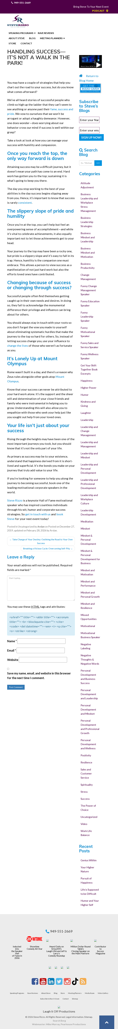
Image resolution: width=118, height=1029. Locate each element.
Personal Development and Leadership (89, 694)
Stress (84, 791)
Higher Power (88, 387)
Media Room (89, 993)
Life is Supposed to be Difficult (90, 891)
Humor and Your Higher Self (90, 902)
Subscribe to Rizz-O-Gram (49, 999)
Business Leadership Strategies (87, 222)
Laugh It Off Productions (59, 1011)
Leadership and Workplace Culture (89, 499)
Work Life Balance (86, 833)
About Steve (17, 38)
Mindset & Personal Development (88, 539)
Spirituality (87, 784)
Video (84, 823)
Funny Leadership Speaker (87, 316)
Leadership (87, 419)
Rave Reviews (46, 33)
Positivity (86, 755)
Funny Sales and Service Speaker (89, 345)
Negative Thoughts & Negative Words (90, 659)
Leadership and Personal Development (89, 468)
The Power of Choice (88, 807)
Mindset (85, 528)
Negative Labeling (86, 646)
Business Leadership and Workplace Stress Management (89, 202)
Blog (32, 38)
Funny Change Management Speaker (89, 290)
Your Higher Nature (87, 869)
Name (12, 641)
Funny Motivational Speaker (88, 332)
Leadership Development (88, 512)
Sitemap (75, 999)
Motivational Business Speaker (90, 635)
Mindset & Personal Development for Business (90, 557)
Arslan (53, 530)
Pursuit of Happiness (87, 880)
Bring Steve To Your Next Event (91, 6)
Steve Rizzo (14, 500)
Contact (26, 43)
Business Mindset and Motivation (88, 252)
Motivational (88, 626)
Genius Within (89, 860)
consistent (25, 202)
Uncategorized (26, 526)
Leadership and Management (89, 444)
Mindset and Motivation (88, 572)
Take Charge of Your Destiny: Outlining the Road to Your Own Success (41, 541)
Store (12, 43)
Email (11, 650)
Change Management (88, 277)
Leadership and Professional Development (89, 484)
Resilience (86, 762)
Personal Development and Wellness (88, 744)
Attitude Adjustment (87, 185)
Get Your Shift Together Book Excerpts (89, 369)
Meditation (87, 521)
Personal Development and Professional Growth (90, 726)
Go (98, 163)
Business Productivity (88, 266)
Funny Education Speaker (90, 303)
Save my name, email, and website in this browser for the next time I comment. (39, 676)
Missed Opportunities (89, 617)
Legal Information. (75, 1016)
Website (12, 659)
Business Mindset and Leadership (88, 237)
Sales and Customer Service (86, 773)
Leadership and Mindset (89, 455)
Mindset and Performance (88, 583)
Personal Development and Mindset (88, 709)
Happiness (87, 380)
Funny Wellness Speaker (89, 356)
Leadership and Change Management (89, 431)
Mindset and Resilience (88, 605)
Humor (84, 394)
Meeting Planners (51, 38)
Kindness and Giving (88, 403)
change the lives (17, 345)
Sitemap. (88, 1016)
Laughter (86, 412)
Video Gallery (103, 993)
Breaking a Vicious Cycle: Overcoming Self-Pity (48, 548)
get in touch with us (38, 514)
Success (85, 798)
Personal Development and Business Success (88, 676)
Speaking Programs (21, 33)
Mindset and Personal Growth (90, 594)
